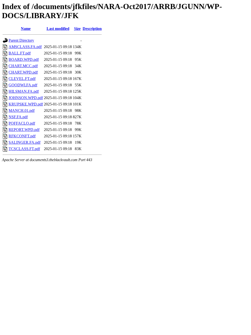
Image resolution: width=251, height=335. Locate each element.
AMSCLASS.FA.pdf (25, 47)
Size (77, 28)
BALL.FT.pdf (20, 53)
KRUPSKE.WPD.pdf (26, 104)
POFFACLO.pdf (22, 123)
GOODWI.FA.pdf (23, 85)
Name (26, 28)
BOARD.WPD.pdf (24, 59)
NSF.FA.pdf (18, 117)
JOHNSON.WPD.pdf (26, 98)
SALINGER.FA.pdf (24, 142)
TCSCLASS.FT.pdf (24, 149)
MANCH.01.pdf (22, 110)
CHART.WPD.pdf (23, 72)
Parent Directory (21, 40)
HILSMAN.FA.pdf (24, 91)
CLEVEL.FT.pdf (22, 79)
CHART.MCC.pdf (23, 66)
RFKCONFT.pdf (22, 136)
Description (92, 28)
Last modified (58, 28)
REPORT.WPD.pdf (24, 130)
